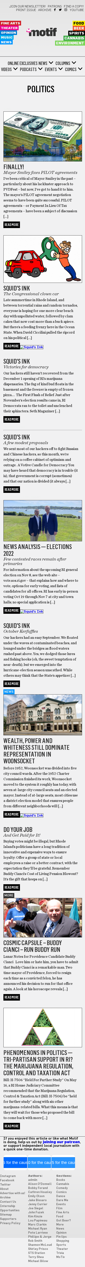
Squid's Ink (14, 232)
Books (60, 1180)
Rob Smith (35, 1240)
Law (7, 109)
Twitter (60, 9)
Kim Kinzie (35, 1216)
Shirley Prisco (38, 1249)
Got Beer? (63, 1220)
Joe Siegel (35, 1208)
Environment (70, 43)
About (4, 1189)
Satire (10, 822)
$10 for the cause (39, 1162)
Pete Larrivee (38, 1232)
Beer (79, 28)
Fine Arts (10, 23)
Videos (6, 69)
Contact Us (8, 1201)
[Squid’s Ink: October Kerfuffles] (31, 611)
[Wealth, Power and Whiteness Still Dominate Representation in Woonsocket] (42, 734)
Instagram (66, 9)
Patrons (55, 6)
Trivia (60, 1253)
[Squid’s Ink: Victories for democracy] (31, 347)
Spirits (76, 33)
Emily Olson (36, 1196)
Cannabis (74, 38)
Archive (44, 10)
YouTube (77, 10)
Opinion (8, 33)
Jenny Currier (37, 1204)
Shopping (62, 1240)
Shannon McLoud (40, 1245)
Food (78, 23)
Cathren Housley (40, 1192)
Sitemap (6, 1214)
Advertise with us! (12, 1193)
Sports (61, 1245)
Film (59, 1208)
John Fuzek (36, 1212)
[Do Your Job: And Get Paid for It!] (31, 815)
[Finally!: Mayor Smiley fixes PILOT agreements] (42, 160)
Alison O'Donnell (40, 1184)
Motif (42, 32)
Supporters (8, 1219)
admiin (32, 1180)
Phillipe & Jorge (39, 1236)
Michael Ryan (37, 1228)
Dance (60, 1196)
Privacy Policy (10, 1223)
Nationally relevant (22, 497)
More (8, 895)
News (6, 42)
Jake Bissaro (37, 1200)
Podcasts (28, 69)
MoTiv (60, 1257)
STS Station (36, 1253)
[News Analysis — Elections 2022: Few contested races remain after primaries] (42, 540)
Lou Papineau (37, 1220)
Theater (9, 28)
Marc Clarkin (37, 1224)
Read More (12, 225)
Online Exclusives (23, 63)
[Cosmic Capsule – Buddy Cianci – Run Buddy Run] (42, 936)
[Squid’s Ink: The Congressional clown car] (42, 282)
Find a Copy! (74, 6)
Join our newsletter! (27, 6)
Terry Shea (36, 1257)
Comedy (62, 1188)
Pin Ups (61, 1236)
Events (51, 69)
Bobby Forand (38, 1188)
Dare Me (62, 1200)
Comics (71, 69)
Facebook (55, 9)
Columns (63, 63)
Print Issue (26, 10)
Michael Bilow (38, 1261)
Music (7, 37)
